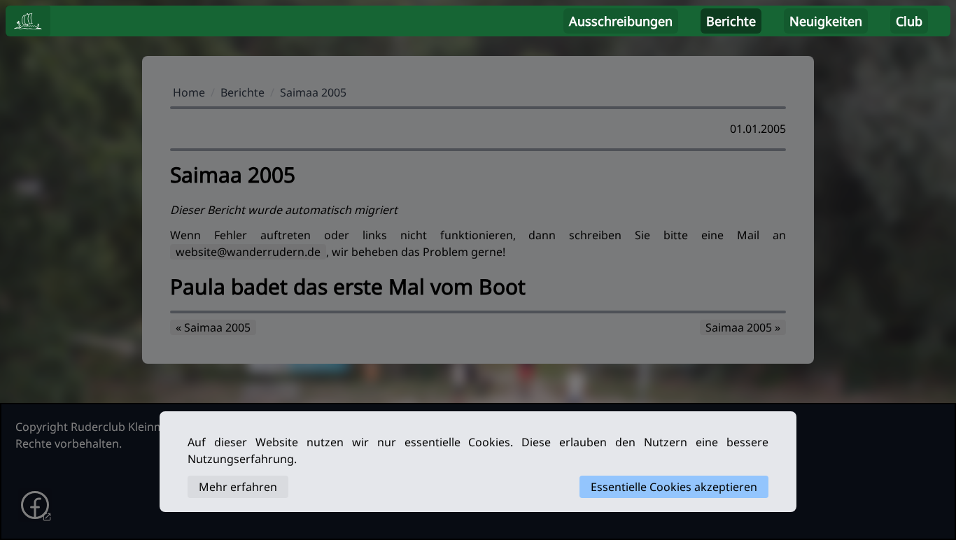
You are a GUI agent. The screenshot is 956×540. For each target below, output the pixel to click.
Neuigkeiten (825, 21)
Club (909, 21)
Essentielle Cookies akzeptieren (674, 487)
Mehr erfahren (238, 487)
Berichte (731, 21)
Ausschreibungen (621, 21)
